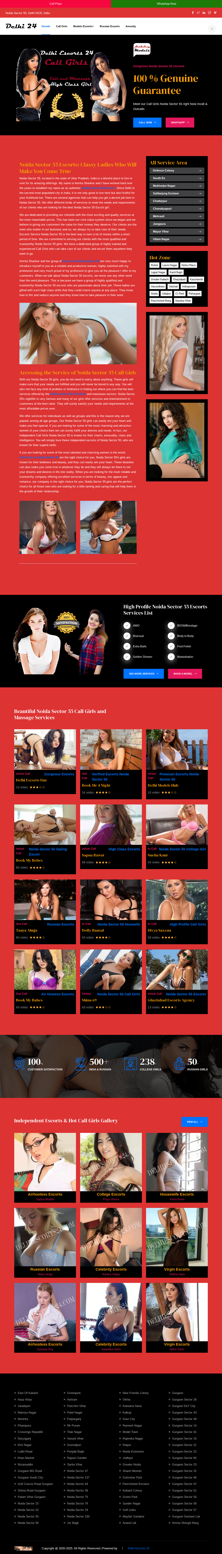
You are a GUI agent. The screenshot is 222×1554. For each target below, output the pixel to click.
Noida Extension (133, 1451)
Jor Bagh (73, 1523)
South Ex (159, 178)
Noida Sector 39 (77, 1490)
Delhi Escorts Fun (31, 780)
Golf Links (129, 1510)
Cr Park (179, 293)
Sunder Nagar (131, 1503)
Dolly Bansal (93, 930)
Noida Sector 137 (78, 1477)
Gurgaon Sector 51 (184, 1490)
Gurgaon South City (30, 1477)
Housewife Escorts (177, 1194)
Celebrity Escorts (111, 1269)
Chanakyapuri (162, 208)
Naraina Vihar (183, 300)
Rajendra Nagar (133, 1438)
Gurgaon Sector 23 (184, 1464)
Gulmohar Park (132, 1477)
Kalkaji (127, 1412)
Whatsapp (178, 122)
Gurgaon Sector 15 (184, 1438)
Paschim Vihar (76, 1406)
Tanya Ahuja (26, 930)
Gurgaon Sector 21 (184, 1445)
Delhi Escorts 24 (138, 1548)
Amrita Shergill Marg (185, 1523)
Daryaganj (24, 1438)
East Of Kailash (28, 1393)
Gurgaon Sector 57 (184, 1510)
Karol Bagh (176, 272)
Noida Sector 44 (77, 1484)
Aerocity (131, 26)
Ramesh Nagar (132, 1425)
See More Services (141, 673)
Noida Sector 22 (28, 1510)
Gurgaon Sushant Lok (186, 1516)
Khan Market (26, 1458)
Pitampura (24, 1425)
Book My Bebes (29, 860)
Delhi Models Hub (163, 785)
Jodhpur (128, 1458)
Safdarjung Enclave (166, 193)
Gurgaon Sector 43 (184, 1412)
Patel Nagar (74, 1412)
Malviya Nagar (27, 1412)
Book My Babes (29, 1000)
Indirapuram (189, 286)
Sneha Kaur (158, 855)
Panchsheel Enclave (136, 1484)
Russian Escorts (110, 26)
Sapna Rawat (93, 855)
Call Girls (61, 26)
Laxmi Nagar (170, 265)
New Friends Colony (136, 1393)
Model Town (130, 1432)
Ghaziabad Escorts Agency (171, 1000)
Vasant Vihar (75, 1438)
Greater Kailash (160, 279)
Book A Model (183, 673)
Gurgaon (177, 1393)
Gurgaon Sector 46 (184, 1477)
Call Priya (55, 3)
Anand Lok (129, 1523)
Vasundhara (157, 286)
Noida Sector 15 (28, 1503)
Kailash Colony (132, 1490)
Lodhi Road (25, 1451)
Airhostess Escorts (45, 1194)
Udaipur (166, 293)
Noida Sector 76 (77, 1503)
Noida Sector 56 (28, 1523)
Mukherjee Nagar (164, 185)
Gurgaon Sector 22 (184, 1451)
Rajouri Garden (77, 1458)
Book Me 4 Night (96, 785)
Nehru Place (189, 265)
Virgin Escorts (177, 1269)
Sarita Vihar (74, 1464)
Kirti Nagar (25, 1445)
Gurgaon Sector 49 (184, 1419)
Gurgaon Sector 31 (184, 1471)
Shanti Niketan (132, 1471)
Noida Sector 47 (77, 1471)
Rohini (154, 265)
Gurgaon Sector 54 (184, 1497)
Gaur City (129, 1419)
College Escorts (111, 1194)
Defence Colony (163, 170)
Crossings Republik (30, 1432)
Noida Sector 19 (77, 1510)
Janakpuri (24, 1406)
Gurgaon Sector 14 (184, 1425)
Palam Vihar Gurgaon (31, 1497)
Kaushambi (196, 279)
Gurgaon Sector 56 (184, 1503)
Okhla (126, 1399)
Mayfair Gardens (133, 1516)
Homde (45, 26)
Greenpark (74, 1393)
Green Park (130, 1497)
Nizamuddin (25, 1464)
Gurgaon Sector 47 (184, 1484)
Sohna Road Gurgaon (31, 1490)
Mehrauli (158, 216)
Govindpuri (74, 1445)
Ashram (72, 1399)
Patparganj (74, 1419)
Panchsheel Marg (161, 300)
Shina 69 (89, 1000)
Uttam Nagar (161, 239)
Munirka (23, 1419)
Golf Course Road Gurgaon (35, 1484)
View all (192, 1121)
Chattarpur (160, 201)
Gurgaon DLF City (183, 1406)
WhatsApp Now (166, 3)
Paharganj (194, 293)
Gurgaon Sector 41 (184, 1432)
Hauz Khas (25, 1399)
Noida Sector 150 (78, 1516)
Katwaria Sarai (132, 1406)
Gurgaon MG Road (30, 1471)
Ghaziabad (179, 279)
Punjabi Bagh (75, 1451)
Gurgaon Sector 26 (184, 1399)
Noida (154, 293)
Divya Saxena (159, 930)
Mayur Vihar (161, 231)
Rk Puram (73, 1425)
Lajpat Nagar (158, 272)
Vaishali (173, 286)
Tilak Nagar (74, 1432)
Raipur (127, 1445)
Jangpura (159, 223)
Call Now (145, 122)
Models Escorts (82, 26)
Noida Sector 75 (77, 1497)
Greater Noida (132, 1464)
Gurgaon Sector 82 (184, 1458)
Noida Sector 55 (28, 1516)
